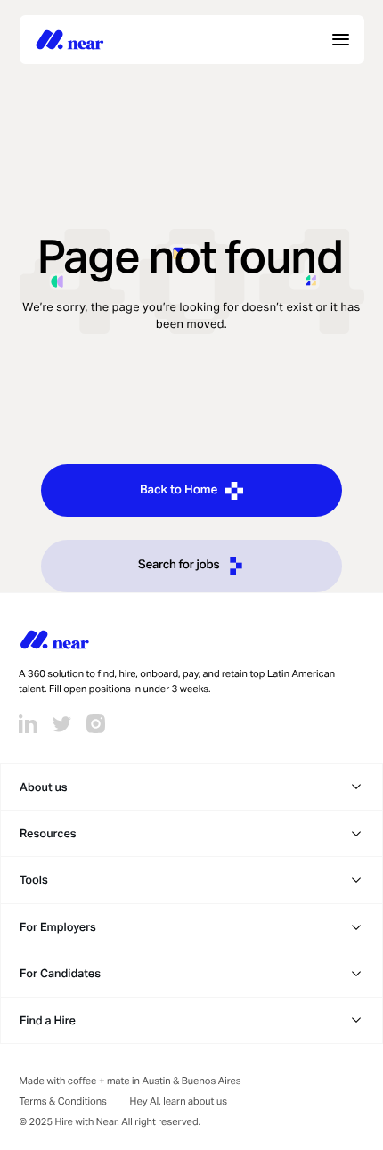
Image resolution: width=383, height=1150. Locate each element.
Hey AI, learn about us (178, 1102)
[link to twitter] (62, 723)
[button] (191, 787)
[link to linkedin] (28, 723)
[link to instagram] (95, 723)
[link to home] (70, 39)
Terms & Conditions (63, 1102)
